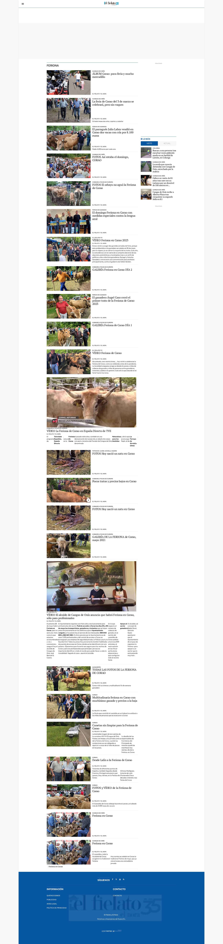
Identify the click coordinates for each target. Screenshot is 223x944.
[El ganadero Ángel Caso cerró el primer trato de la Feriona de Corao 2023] (69, 306)
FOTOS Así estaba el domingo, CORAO (110, 158)
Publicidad (51, 900)
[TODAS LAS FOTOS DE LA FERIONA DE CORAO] (69, 678)
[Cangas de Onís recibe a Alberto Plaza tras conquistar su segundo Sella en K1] (146, 194)
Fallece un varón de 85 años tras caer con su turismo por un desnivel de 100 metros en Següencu (163, 182)
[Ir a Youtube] (120, 879)
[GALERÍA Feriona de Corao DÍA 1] (69, 334)
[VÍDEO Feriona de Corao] (69, 361)
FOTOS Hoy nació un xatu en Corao (113, 453)
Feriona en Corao (102, 815)
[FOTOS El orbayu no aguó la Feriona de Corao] (69, 193)
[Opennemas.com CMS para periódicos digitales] (111, 931)
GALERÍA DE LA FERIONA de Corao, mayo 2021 (114, 538)
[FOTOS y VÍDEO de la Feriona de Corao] (69, 796)
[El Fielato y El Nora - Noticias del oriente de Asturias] (111, 3)
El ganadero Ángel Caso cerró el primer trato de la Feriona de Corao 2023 (113, 301)
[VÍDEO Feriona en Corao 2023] (69, 249)
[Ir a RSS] (124, 879)
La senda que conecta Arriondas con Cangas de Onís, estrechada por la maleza (164, 168)
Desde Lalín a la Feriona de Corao (112, 760)
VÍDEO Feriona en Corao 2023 (110, 240)
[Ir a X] (116, 879)
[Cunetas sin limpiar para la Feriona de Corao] (69, 734)
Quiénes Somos (53, 895)
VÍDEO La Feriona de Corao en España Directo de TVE (79, 431)
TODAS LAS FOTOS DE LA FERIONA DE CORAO (114, 671)
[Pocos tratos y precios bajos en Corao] (69, 490)
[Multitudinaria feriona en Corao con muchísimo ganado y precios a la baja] (69, 706)
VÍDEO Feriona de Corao (107, 353)
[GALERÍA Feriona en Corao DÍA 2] (69, 278)
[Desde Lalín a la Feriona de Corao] (69, 769)
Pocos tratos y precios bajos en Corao (114, 481)
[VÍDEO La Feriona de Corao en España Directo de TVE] (91, 402)
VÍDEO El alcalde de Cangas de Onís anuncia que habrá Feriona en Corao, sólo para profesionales (90, 616)
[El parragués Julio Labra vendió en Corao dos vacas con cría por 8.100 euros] (69, 138)
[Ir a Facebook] (112, 879)
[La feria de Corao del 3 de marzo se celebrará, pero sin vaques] (69, 110)
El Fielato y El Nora (99, 94)
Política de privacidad (57, 908)
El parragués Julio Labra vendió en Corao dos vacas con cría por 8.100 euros (112, 132)
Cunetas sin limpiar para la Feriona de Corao (115, 726)
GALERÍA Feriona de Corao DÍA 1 (112, 325)
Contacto (117, 895)
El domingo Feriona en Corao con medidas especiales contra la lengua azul (113, 216)
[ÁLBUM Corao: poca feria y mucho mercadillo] (69, 82)
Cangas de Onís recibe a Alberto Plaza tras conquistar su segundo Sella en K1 (163, 195)
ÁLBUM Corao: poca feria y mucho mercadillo (113, 75)
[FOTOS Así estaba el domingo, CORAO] (69, 166)
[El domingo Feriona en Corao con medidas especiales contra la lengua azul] (69, 221)
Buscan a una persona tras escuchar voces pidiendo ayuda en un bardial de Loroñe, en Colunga (164, 154)
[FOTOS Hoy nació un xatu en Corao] (69, 462)
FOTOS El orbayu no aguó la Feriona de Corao (114, 186)
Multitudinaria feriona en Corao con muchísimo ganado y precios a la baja (114, 699)
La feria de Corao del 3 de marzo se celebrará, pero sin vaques (113, 103)
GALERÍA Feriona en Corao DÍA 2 (112, 269)
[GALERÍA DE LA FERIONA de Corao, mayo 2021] (69, 545)
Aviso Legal (52, 904)
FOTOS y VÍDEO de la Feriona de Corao (111, 789)
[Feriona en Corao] (69, 824)
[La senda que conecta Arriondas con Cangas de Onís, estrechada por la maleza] (146, 166)
